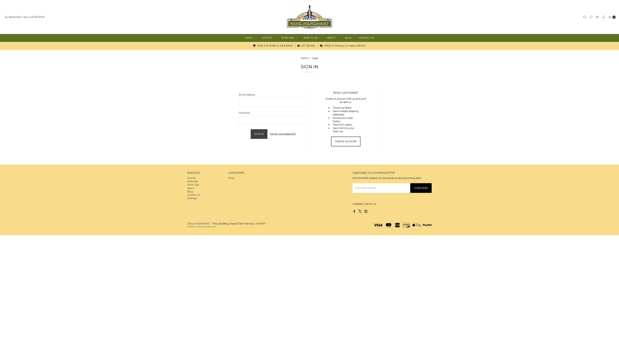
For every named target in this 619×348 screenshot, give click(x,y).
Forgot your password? (283, 133)
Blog (348, 37)
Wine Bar (288, 37)
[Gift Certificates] (597, 17)
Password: (244, 112)
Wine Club (310, 37)
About (331, 37)
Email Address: (247, 94)
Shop (249, 37)
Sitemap (192, 198)
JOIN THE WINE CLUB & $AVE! (274, 45)
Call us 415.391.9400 (198, 223)
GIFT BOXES (307, 45)
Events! (267, 37)
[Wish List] (591, 17)
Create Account (346, 141)
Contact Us (366, 37)
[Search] (584, 17)
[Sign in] (603, 17)
